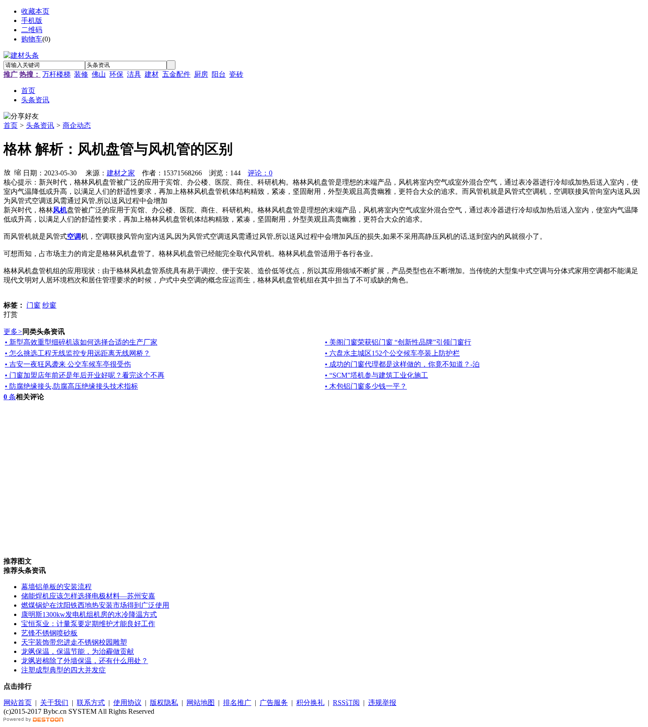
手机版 (31, 20)
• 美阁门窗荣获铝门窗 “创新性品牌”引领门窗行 (398, 342)
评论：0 (260, 173)
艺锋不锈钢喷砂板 (49, 633)
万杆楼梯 (56, 74)
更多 (13, 331)
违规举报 (382, 702)
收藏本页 (35, 11)
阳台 (219, 74)
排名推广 (237, 702)
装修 (81, 74)
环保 (116, 74)
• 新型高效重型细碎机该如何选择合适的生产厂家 (81, 342)
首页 (11, 125)
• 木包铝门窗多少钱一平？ (366, 386)
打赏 (11, 314)
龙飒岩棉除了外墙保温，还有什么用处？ (84, 660)
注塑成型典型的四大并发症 (63, 670)
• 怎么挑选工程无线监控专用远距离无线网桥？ (77, 353)
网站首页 (18, 702)
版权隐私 (164, 702)
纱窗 (49, 305)
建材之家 (121, 173)
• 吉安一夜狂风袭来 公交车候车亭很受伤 (68, 364)
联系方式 (91, 702)
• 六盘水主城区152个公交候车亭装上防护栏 (392, 353)
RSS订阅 (346, 702)
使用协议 (127, 702)
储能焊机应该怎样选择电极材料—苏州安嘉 (88, 596)
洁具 (134, 74)
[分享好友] (21, 116)
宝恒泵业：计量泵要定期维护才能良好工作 (88, 623)
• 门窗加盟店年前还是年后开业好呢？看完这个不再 (84, 375)
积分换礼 (310, 702)
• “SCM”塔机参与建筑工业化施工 (376, 375)
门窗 (33, 305)
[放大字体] (7, 171)
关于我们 (54, 702)
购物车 (31, 39)
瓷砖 (236, 74)
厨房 (201, 74)
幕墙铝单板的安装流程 (56, 586)
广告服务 (274, 702)
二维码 (31, 29)
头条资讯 (40, 125)
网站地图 (200, 702)
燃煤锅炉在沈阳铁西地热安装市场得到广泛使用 (95, 605)
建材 (152, 74)
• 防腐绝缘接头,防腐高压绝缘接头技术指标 (71, 386)
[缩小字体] (17, 171)
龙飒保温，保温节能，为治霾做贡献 (77, 651)
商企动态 (77, 125)
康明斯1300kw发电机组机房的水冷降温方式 (89, 614)
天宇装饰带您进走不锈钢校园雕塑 (74, 642)
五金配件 (176, 74)
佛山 (99, 74)
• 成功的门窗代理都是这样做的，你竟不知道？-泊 (402, 364)
